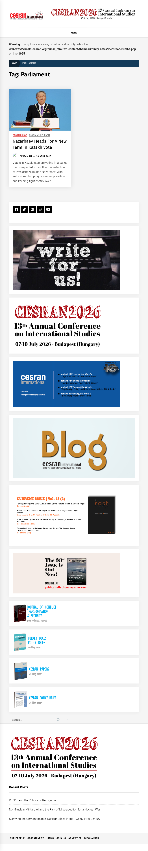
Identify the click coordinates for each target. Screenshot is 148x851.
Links (50, 838)
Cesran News (35, 838)
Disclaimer (91, 838)
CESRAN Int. (26, 156)
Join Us (61, 838)
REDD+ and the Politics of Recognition (33, 800)
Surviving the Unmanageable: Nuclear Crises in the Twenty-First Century (54, 819)
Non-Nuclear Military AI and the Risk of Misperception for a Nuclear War (54, 809)
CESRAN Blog (20, 135)
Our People (17, 838)
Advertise (75, 838)
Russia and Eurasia (39, 135)
